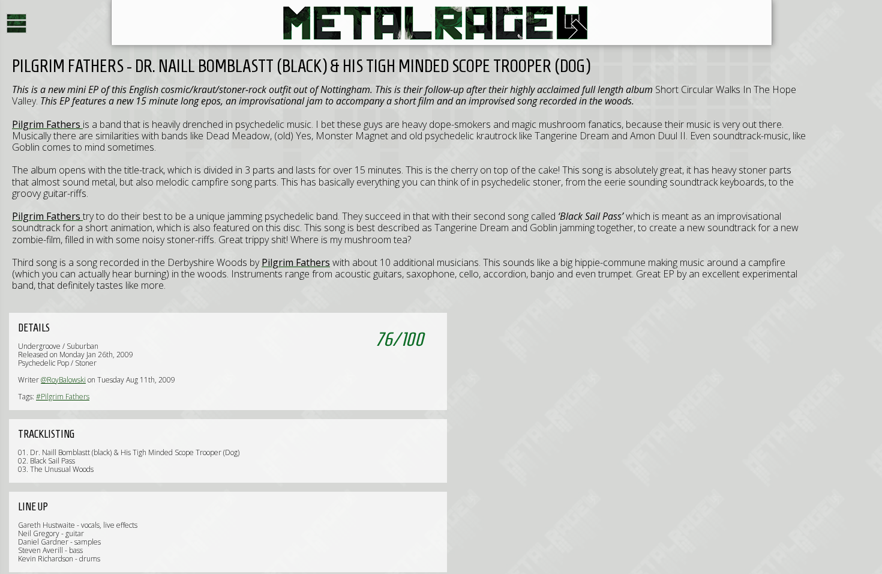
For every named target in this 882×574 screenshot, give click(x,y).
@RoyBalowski (63, 380)
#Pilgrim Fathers (62, 396)
